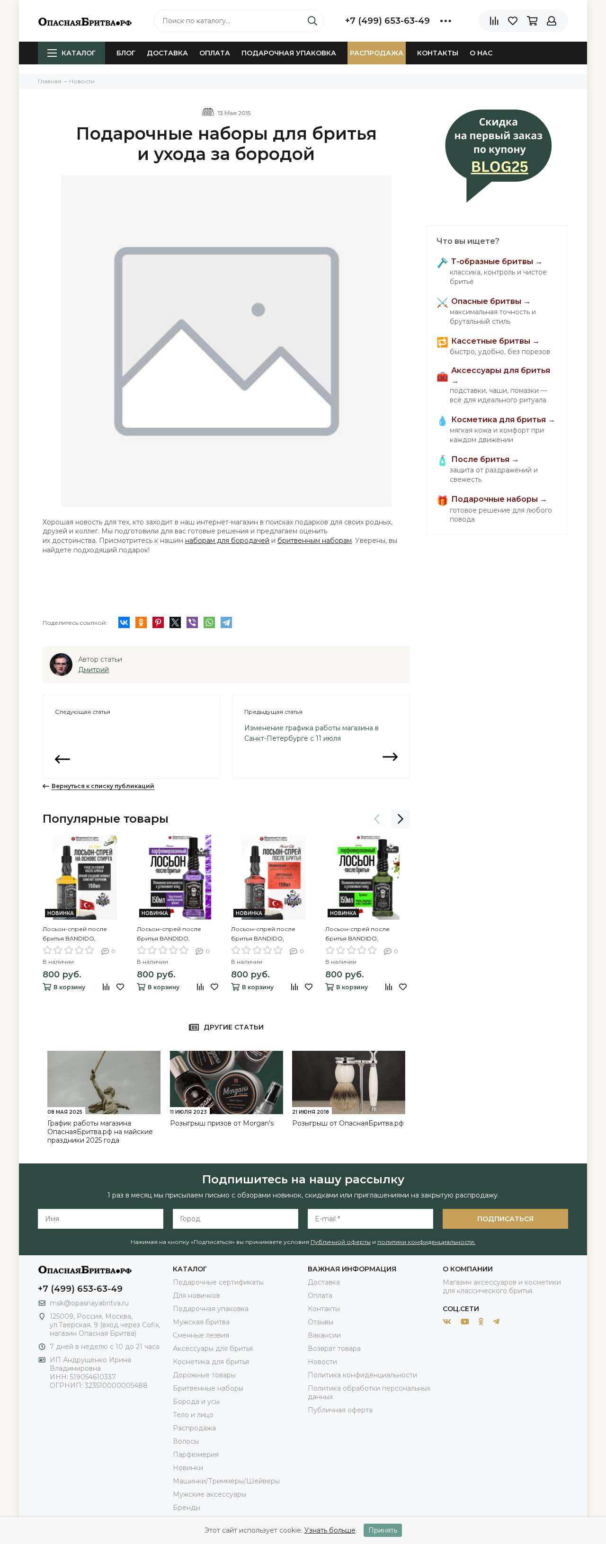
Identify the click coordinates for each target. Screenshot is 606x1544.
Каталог (79, 53)
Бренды (186, 1507)
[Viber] (192, 622)
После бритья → (485, 459)
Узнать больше (330, 1530)
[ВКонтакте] (124, 622)
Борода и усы (196, 1401)
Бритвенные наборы (208, 1388)
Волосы (186, 1441)
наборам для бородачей (227, 540)
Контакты (437, 53)
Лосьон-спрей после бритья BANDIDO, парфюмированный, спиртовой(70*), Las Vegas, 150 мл (81, 934)
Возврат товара (334, 1348)
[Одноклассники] (141, 622)
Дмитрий (93, 670)
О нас (481, 53)
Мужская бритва (201, 1322)
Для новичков (196, 1295)
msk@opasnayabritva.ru (89, 1303)
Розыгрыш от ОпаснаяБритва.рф (348, 1123)
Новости (322, 1362)
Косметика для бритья (211, 1362)
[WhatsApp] (209, 622)
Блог (125, 53)
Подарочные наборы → (499, 499)
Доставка (167, 53)
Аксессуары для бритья (213, 1348)
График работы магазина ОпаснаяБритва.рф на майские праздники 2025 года (100, 1132)
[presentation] (376, 818)
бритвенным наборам (314, 540)
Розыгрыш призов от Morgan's (222, 1123)
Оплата (214, 53)
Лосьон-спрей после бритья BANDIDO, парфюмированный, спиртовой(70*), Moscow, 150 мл (179, 934)
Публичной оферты (341, 1241)
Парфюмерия (196, 1454)
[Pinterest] (158, 622)
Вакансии (324, 1335)
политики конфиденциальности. (426, 1241)
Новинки (188, 1468)
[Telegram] (226, 622)
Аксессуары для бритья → (500, 375)
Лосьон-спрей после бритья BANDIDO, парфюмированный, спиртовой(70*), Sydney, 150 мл (366, 934)
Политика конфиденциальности (362, 1375)
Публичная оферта (340, 1410)
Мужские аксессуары (209, 1494)
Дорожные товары (204, 1375)
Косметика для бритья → (503, 419)
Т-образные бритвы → (497, 261)
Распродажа (376, 53)
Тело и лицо (193, 1415)
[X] (175, 622)
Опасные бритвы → (491, 301)
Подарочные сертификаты (218, 1282)
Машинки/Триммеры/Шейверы (226, 1481)
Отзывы (320, 1322)
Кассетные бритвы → (495, 341)
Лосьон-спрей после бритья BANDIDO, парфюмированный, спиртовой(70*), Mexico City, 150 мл (272, 934)
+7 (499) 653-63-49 (387, 21)
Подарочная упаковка (288, 53)
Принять (382, 1530)
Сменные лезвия (201, 1335)
